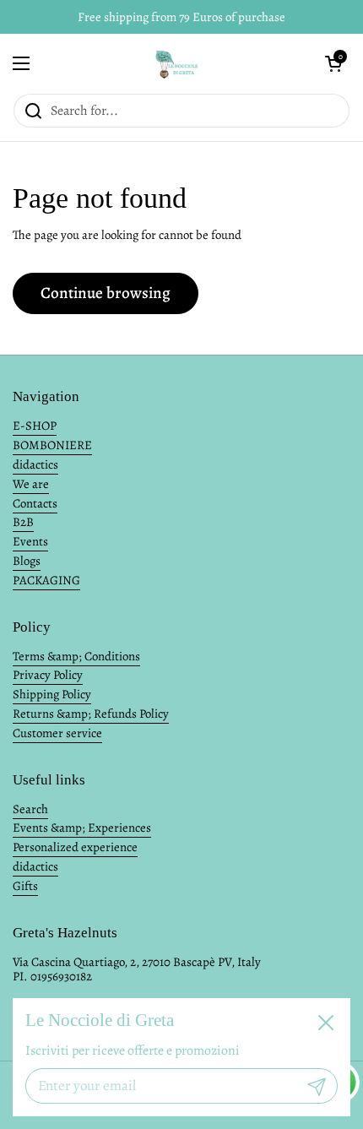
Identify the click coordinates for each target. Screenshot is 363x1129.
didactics (35, 464)
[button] (333, 63)
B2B (23, 521)
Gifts (25, 885)
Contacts (35, 503)
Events (30, 541)
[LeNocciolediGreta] (177, 63)
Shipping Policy (52, 694)
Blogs (27, 560)
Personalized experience (75, 847)
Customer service (57, 733)
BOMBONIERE (52, 445)
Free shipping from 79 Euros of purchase (181, 17)
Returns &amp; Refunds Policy (91, 713)
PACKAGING (46, 580)
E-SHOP (35, 425)
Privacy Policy (48, 674)
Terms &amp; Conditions (76, 656)
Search (30, 809)
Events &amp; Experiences (82, 827)
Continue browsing (106, 293)
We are (31, 483)
